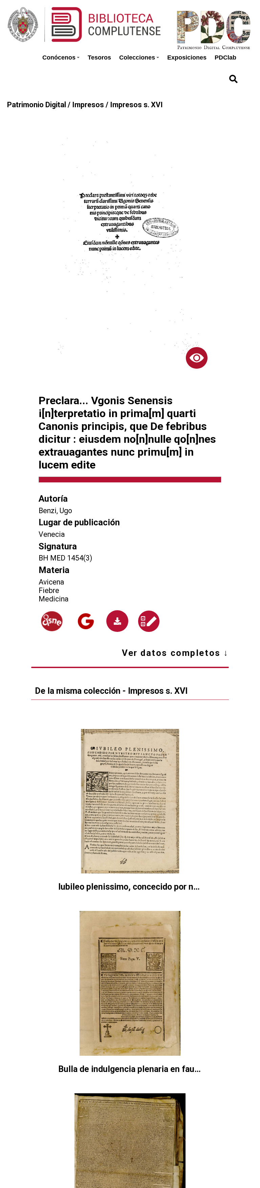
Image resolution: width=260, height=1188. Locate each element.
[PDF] (117, 621)
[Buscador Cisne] (52, 621)
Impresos (88, 104)
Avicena (51, 582)
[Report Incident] (148, 621)
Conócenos (58, 57)
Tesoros (99, 57)
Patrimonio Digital (36, 104)
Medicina (54, 599)
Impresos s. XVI (136, 104)
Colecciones (137, 57)
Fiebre (49, 590)
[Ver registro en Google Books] (85, 621)
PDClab (225, 57)
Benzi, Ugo (55, 510)
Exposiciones (187, 57)
